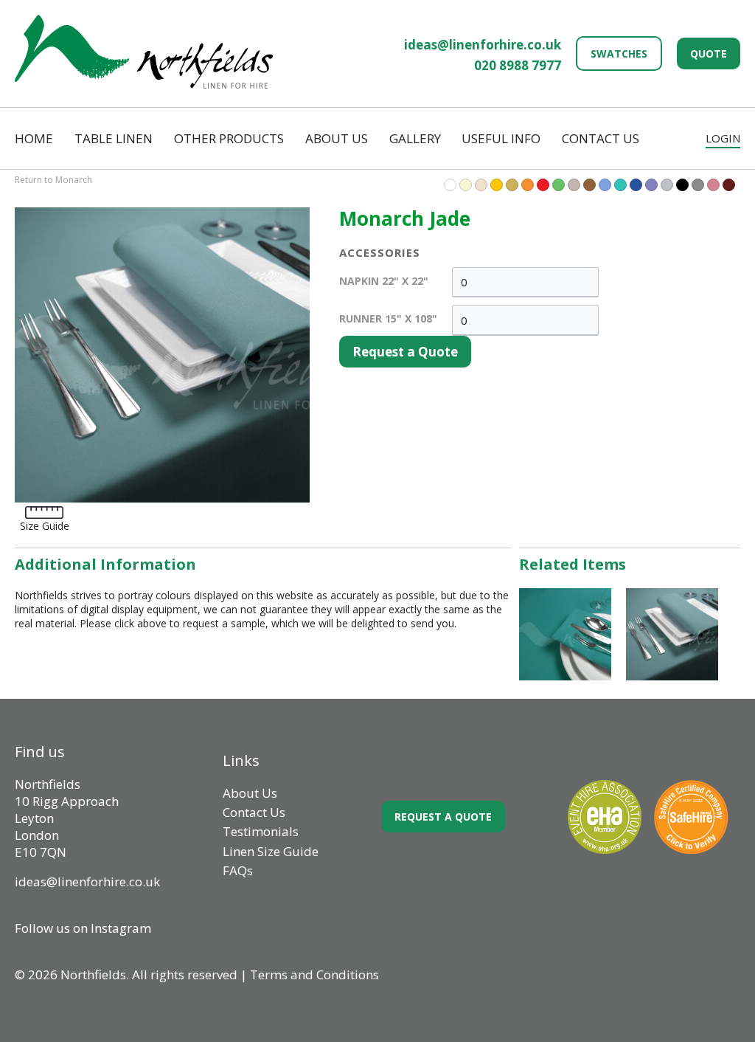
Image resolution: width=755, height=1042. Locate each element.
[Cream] (481, 185)
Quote (708, 53)
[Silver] (667, 185)
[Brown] (589, 185)
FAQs (238, 870)
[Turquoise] (605, 185)
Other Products (229, 138)
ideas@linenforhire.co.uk (482, 44)
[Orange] (527, 185)
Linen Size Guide (271, 851)
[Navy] (636, 185)
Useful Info (501, 138)
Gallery (415, 138)
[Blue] (620, 185)
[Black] (682, 185)
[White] (450, 185)
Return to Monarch (53, 179)
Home (34, 138)
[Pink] (713, 185)
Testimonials (261, 831)
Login (723, 138)
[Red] (543, 185)
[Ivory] (465, 185)
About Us (336, 138)
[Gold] (512, 185)
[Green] (558, 185)
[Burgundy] (729, 185)
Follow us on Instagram (83, 927)
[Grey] (698, 185)
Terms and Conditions (314, 974)
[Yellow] (496, 185)
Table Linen (113, 138)
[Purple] (651, 185)
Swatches (619, 53)
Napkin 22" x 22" (383, 281)
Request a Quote (405, 351)
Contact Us (600, 138)
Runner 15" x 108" (388, 318)
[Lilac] (574, 185)
